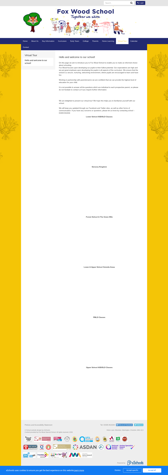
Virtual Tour (122, 41)
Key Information (48, 41)
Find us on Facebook (125, 425)
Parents (95, 41)
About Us (34, 41)
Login (141, 3)
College (86, 41)
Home (25, 41)
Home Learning (108, 41)
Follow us (139, 425)
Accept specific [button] (132, 470)
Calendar (133, 41)
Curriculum (62, 41)
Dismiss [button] (118, 470)
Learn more (79, 470)
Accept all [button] (152, 470)
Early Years (74, 41)
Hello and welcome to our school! (36, 61)
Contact (26, 47)
